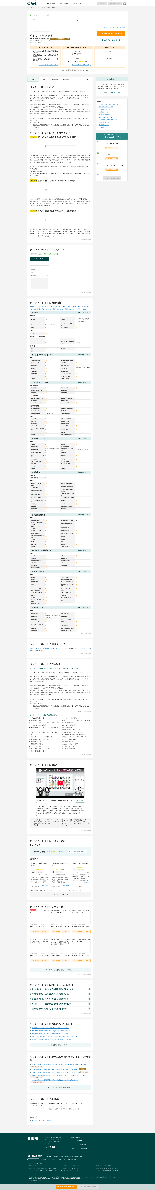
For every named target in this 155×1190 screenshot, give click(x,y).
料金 (44, 79)
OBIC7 (62, 648)
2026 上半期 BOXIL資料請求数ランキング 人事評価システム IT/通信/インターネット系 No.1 (59, 1064)
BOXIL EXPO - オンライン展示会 (103, 1165)
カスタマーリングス (38, 1120)
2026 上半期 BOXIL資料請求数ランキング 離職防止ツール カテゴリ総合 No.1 (55, 1069)
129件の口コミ (62, 851)
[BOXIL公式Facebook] (49, 1147)
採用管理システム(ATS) (63, 307)
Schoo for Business (35, 648)
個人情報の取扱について (56, 1137)
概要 (33, 79)
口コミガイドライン (49, 1143)
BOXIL (29, 7)
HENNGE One (79, 648)
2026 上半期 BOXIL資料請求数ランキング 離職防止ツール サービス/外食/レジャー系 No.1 (58, 1075)
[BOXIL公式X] (46, 1147)
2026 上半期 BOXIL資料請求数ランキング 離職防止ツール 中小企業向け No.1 (55, 1080)
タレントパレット (52, 7)
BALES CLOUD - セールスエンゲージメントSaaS (107, 1168)
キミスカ (56, 648)
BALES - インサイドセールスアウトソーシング (73, 1168)
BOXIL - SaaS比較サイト (34, 1165)
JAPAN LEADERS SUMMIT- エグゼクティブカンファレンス (42, 1168)
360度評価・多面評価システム (55, 309)
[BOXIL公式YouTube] (53, 1147)
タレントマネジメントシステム (39, 7)
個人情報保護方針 (53, 1159)
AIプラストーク (52, 1120)
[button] (39, 872)
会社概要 (44, 1159)
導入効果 (66, 79)
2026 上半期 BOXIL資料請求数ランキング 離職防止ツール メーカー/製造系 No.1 (56, 1072)
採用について (62, 1159)
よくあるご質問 (48, 1141)
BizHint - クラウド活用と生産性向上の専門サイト (107, 1170)
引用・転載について (72, 1159)
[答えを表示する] (89, 989)
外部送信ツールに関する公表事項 (52, 1139)
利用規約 (47, 1137)
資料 (88, 79)
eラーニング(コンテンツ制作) (108, 117)
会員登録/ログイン (125, 3)
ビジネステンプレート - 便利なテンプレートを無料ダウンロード (43, 1170)
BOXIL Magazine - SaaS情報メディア (71, 1165)
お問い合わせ (57, 1141)
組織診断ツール (104, 112)
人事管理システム (80, 309)
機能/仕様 (55, 79)
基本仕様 (32, 307)
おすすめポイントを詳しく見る (48, 65)
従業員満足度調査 (39, 309)
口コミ (77, 79)
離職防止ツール (69, 309)
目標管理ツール (104, 125)
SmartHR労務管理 (47, 648)
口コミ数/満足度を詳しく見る (80, 65)
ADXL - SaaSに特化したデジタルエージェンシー (74, 1170)
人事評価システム (76, 307)
